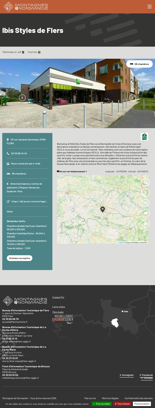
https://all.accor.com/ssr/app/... (30, 201)
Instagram (128, 374)
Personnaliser (141, 404)
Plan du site (90, 398)
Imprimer (33, 51)
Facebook (147, 374)
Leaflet (121, 242)
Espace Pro (58, 297)
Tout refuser (123, 404)
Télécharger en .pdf (12, 51)
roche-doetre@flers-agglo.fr (16, 341)
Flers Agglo (58, 311)
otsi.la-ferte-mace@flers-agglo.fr (19, 361)
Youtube (148, 377)
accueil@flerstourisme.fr (15, 321)
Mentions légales (110, 398)
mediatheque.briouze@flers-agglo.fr (20, 377)
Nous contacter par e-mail (25, 163)
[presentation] (22, 97)
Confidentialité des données (139, 398)
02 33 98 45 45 (19, 153)
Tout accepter (102, 404)
